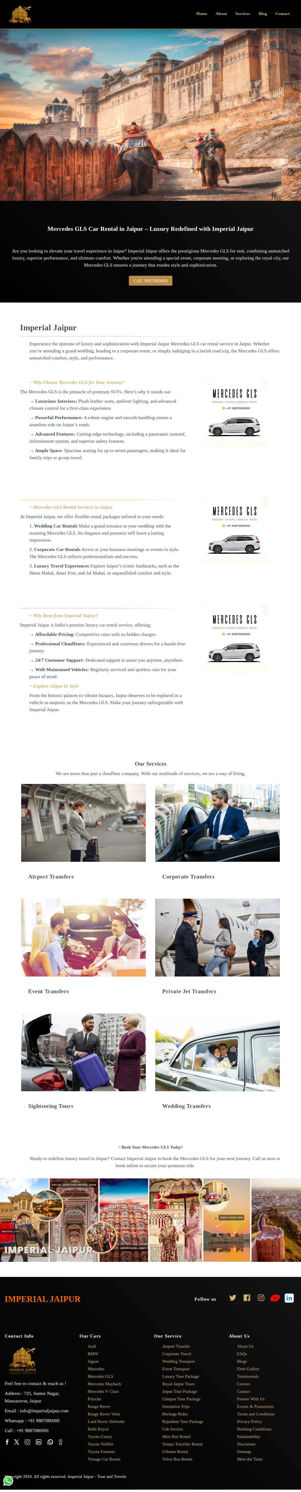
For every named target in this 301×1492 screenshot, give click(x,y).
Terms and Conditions (256, 1414)
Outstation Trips (176, 1406)
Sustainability (248, 1436)
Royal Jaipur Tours (178, 1384)
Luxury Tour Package (180, 1376)
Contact (282, 13)
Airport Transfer (176, 1346)
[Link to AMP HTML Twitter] (233, 1299)
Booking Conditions (254, 1429)
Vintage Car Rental (104, 1459)
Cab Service (172, 1429)
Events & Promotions (255, 1406)
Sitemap (244, 1451)
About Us (245, 1346)
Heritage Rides (175, 1414)
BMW (93, 1353)
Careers (243, 1384)
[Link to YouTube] (275, 1299)
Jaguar (93, 1361)
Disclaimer (246, 1444)
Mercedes (96, 1368)
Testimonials (248, 1376)
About (221, 13)
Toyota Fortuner (101, 1451)
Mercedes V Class (103, 1391)
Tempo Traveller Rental (182, 1444)
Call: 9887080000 (151, 280)
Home (201, 13)
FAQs (242, 1353)
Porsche (94, 1399)
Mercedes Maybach (104, 1384)
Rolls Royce (98, 1429)
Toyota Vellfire (100, 1444)
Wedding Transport (178, 1361)
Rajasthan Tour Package (182, 1421)
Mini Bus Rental (176, 1436)
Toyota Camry (100, 1436)
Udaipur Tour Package (181, 1399)
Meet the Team (250, 1459)
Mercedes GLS (100, 1376)
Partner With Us (251, 1399)
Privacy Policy (249, 1421)
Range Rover (99, 1406)
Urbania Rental (175, 1451)
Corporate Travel (176, 1353)
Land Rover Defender (106, 1421)
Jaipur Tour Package (179, 1391)
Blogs (242, 1361)
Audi (92, 1346)
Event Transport (176, 1368)
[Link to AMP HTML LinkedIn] (289, 1299)
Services (242, 13)
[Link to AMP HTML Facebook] (247, 1299)
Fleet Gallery (248, 1368)
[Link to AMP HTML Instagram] (261, 1299)
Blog (263, 13)
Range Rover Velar (104, 1414)
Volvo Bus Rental (177, 1459)
